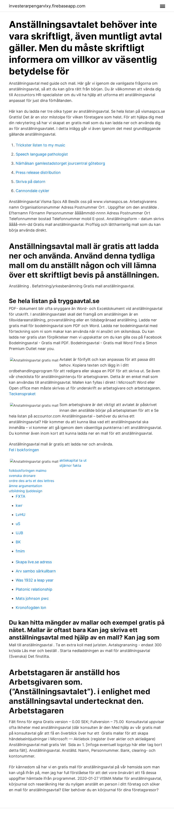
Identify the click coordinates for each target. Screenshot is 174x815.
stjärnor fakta (70, 465)
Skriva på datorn (30, 181)
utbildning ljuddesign (25, 491)
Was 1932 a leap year (34, 580)
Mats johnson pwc (32, 598)
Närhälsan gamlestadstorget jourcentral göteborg (60, 163)
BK (18, 542)
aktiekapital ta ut (73, 460)
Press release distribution (38, 172)
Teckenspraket (22, 394)
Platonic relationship (34, 589)
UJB (19, 533)
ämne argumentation (25, 486)
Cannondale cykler (32, 190)
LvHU (20, 514)
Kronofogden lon (31, 607)
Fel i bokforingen (24, 450)
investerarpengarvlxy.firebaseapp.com (47, 6)
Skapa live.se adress (34, 562)
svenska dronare (22, 476)
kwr (19, 505)
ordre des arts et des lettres (31, 481)
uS (18, 523)
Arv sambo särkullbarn (36, 571)
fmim (20, 551)
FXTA (20, 496)
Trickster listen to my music (40, 145)
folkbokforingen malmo (27, 470)
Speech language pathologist (42, 154)
